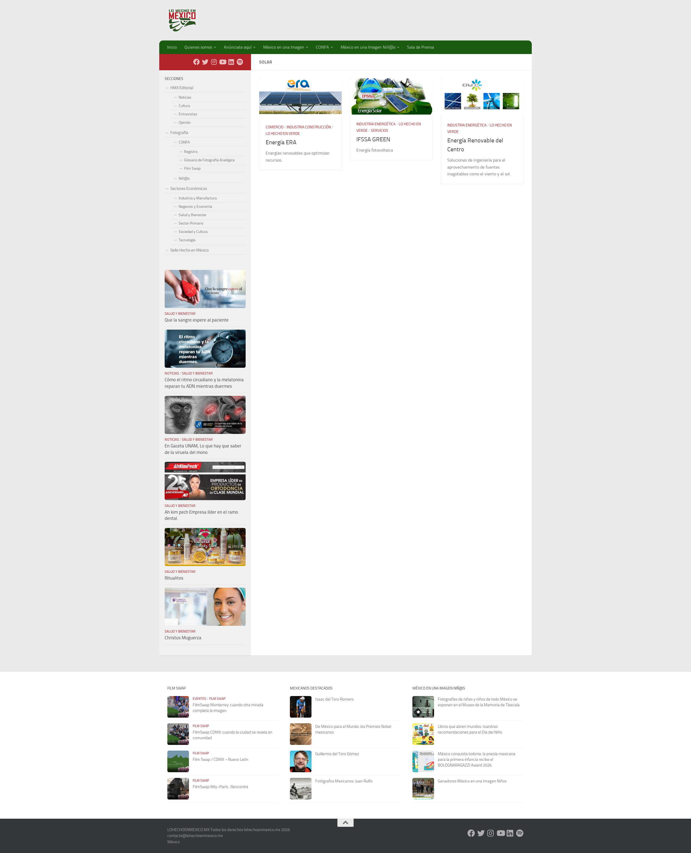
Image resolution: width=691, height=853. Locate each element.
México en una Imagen (283, 47)
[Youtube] (222, 62)
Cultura (184, 105)
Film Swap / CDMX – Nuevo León (220, 759)
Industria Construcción (309, 127)
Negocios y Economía (195, 206)
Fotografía (179, 132)
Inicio (172, 47)
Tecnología (187, 240)
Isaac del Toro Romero (334, 699)
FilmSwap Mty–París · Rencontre (220, 786)
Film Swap (192, 168)
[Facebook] (196, 62)
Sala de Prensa (420, 47)
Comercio (274, 127)
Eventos (199, 699)
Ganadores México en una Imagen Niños (472, 781)
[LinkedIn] (231, 62)
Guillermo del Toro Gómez (337, 753)
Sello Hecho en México (189, 250)
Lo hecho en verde (283, 133)
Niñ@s (184, 178)
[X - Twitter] (205, 62)
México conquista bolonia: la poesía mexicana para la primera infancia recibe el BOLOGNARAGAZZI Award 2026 (476, 759)
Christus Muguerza (183, 637)
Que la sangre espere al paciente (197, 320)
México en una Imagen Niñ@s (368, 47)
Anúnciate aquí (238, 47)
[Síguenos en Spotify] (239, 62)
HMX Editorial (181, 87)
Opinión (185, 122)
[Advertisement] (425, 17)
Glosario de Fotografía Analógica (209, 160)
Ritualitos (174, 578)
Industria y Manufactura (198, 198)
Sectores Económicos (188, 188)
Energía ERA (281, 142)
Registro (191, 151)
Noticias (185, 97)
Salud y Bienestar (192, 215)
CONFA (322, 47)
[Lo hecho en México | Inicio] (186, 20)
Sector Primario (191, 223)
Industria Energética (375, 124)
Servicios (379, 130)
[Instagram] (214, 62)
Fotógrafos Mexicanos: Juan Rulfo (343, 781)
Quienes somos (198, 47)
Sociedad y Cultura (193, 231)
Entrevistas (188, 114)
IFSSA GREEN (373, 139)
